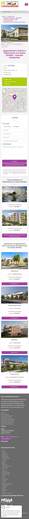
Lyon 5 (3, 477)
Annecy (3, 488)
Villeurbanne (5, 455)
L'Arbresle (4, 487)
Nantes (3, 463)
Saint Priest (4, 490)
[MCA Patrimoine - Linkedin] (4, 444)
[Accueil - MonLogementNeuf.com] (9, 3)
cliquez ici (4, 516)
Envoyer (14, 161)
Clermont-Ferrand (6, 474)
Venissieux (4, 453)
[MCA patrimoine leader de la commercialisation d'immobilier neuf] (14, 501)
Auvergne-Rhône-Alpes (9, 17)
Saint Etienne (5, 479)
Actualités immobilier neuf (7, 416)
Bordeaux (4, 480)
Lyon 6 (3, 491)
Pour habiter (16, 126)
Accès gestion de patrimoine (7, 422)
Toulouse (4, 459)
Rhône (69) (18, 17)
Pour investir (7, 126)
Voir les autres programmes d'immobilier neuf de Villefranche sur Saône (14, 235)
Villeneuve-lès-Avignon (7, 493)
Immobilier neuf (11, 16)
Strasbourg (4, 471)
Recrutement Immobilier (6, 417)
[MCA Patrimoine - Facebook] (2, 444)
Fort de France (5, 485)
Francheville (4, 467)
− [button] (4, 92)
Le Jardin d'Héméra (8, 20)
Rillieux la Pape (5, 456)
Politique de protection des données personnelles (14, 173)
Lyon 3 (3, 461)
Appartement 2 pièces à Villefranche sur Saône (14, 22)
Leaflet (10, 111)
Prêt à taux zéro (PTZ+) (17, 44)
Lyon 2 (3, 475)
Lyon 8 (3, 451)
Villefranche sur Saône (7, 483)
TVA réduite (5, 46)
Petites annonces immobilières (8, 419)
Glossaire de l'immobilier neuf (7, 420)
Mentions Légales (5, 414)
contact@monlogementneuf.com (11, 436)
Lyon (3, 450)
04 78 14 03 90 (6, 433)
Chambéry (4, 464)
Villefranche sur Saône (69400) (11, 19)
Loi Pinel (8, 44)
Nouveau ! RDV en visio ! (9, 6)
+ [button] (4, 90)
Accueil (4, 16)
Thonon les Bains (6, 458)
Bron (3, 469)
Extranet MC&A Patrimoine (7, 424)
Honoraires (3, 412)
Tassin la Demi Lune (6, 466)
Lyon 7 (3, 482)
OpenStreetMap (19, 111)
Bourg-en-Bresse (6, 472)
